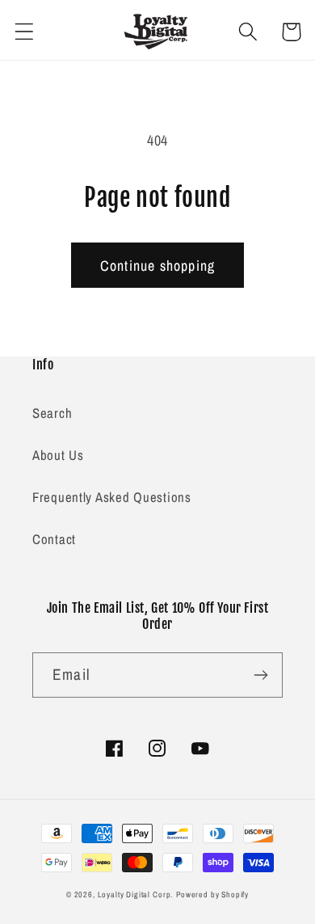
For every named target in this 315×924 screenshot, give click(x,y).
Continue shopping (157, 265)
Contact (54, 539)
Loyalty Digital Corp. (136, 894)
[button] (24, 32)
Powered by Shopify (212, 894)
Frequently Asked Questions (111, 497)
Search (52, 413)
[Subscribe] (260, 675)
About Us (58, 455)
